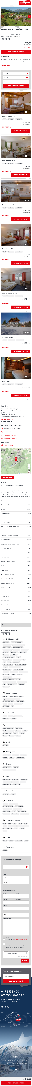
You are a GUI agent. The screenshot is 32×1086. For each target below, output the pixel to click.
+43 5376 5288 (7, 432)
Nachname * (19, 899)
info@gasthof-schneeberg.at (10, 435)
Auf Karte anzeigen (4, 34)
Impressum (7, 1063)
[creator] (16, 1057)
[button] (29, 16)
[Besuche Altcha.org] (26, 953)
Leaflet (20, 473)
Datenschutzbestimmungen (20, 939)
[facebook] (2, 1006)
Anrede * (5, 893)
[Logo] (25, 2)
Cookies (21, 1063)
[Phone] (25, 47)
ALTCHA (25, 956)
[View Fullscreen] (29, 471)
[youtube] (5, 1006)
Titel (17, 893)
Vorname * (5, 899)
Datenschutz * (6, 937)
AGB (27, 1060)
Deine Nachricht (7, 918)
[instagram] (8, 1006)
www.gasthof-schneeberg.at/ (10, 438)
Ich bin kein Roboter (12, 953)
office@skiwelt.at (12, 994)
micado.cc (28, 473)
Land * (4, 912)
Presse (26, 1063)
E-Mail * (5, 905)
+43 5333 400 (10, 991)
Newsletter (6, 942)
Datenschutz (14, 1063)
